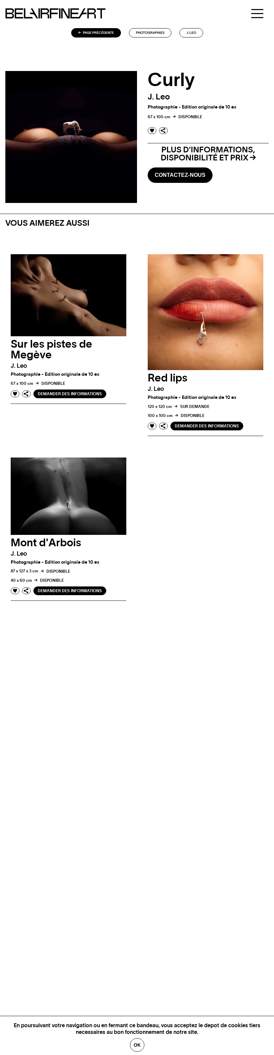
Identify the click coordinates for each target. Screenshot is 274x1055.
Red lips (167, 378)
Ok (137, 1045)
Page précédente (98, 32)
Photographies (150, 32)
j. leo (191, 32)
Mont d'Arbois (46, 543)
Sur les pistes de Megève (51, 349)
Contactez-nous (180, 175)
